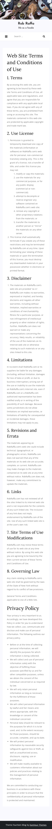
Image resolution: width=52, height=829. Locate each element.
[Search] (44, 36)
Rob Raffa (26, 23)
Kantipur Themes (38, 825)
